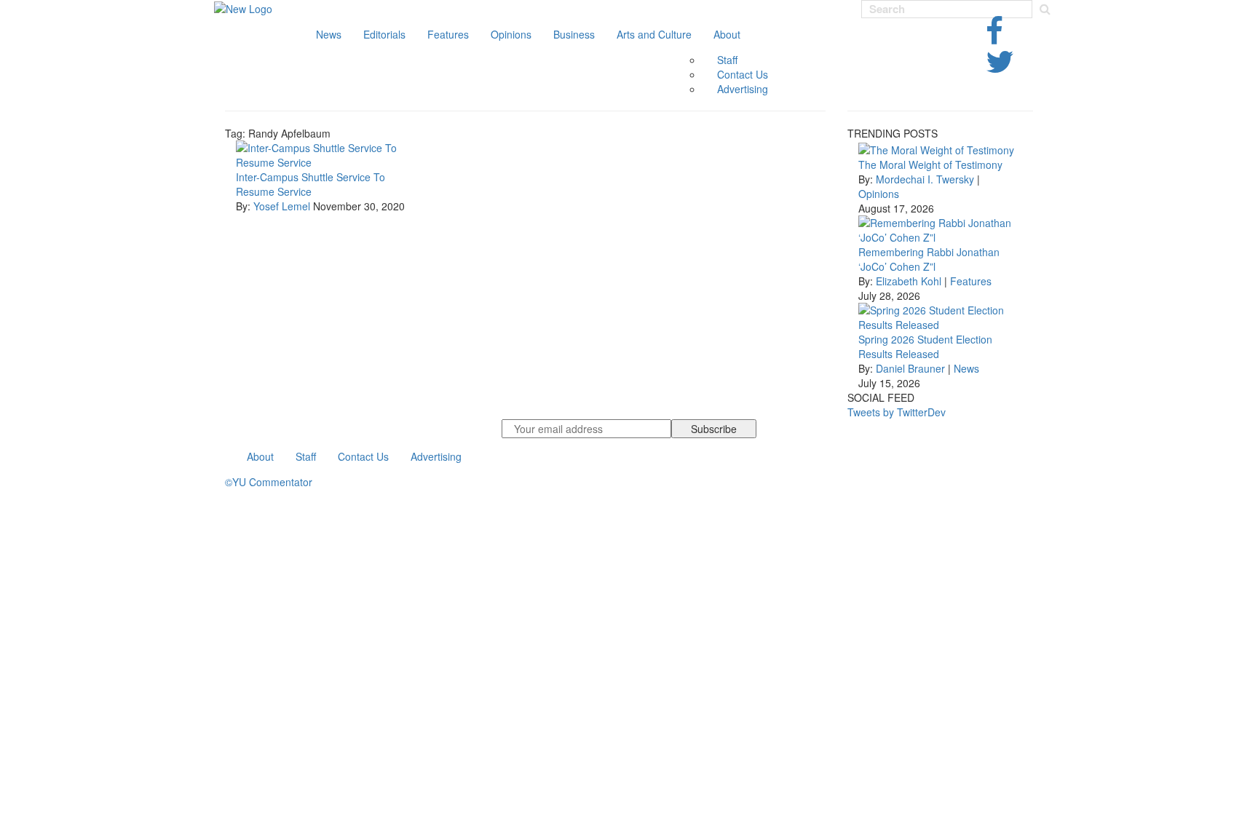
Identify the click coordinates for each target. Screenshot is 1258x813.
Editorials (384, 34)
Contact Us (742, 74)
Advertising (742, 89)
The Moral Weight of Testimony (930, 164)
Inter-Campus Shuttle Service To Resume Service (310, 184)
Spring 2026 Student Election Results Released (925, 346)
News (328, 34)
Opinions (511, 34)
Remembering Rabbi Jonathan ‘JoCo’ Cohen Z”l (929, 259)
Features (448, 34)
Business (574, 34)
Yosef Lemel (283, 206)
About (726, 34)
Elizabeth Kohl (908, 281)
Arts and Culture (654, 34)
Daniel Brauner (910, 368)
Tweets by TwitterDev (896, 412)
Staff (727, 59)
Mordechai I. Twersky (925, 179)
